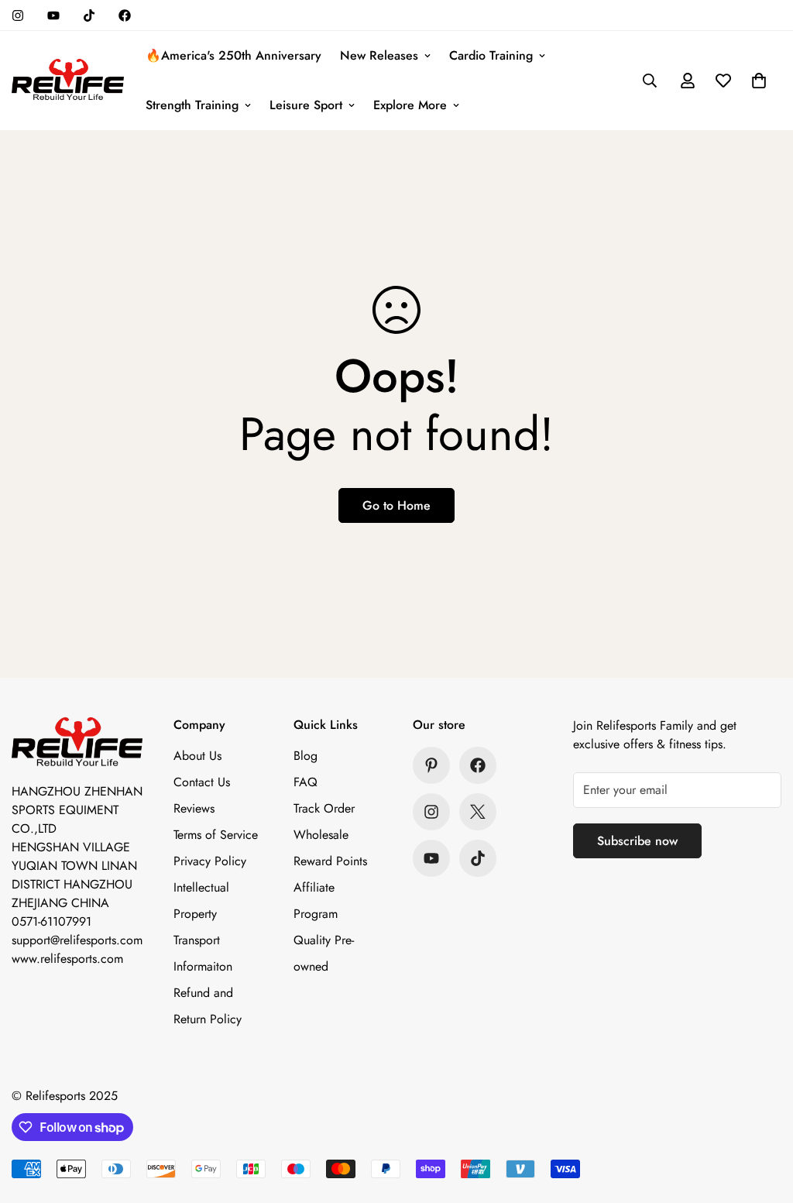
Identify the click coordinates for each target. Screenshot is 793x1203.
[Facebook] (124, 15)
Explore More (410, 105)
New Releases (379, 55)
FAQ (306, 782)
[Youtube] (53, 15)
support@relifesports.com (77, 940)
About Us (197, 756)
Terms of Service (215, 835)
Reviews (194, 808)
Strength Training (192, 105)
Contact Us (201, 782)
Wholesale (321, 835)
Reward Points (330, 861)
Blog (306, 756)
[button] (759, 80)
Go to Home (396, 505)
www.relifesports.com (67, 959)
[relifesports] (68, 81)
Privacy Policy (209, 861)
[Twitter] (477, 811)
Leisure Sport (305, 105)
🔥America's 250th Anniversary (233, 55)
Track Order (324, 808)
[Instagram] (18, 15)
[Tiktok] (89, 15)
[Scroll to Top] (763, 1118)
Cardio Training (491, 55)
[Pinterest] (431, 765)
